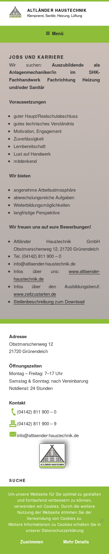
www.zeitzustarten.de (35, 294)
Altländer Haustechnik (57, 10)
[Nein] (101, 520)
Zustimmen (31, 542)
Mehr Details (76, 542)
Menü (58, 33)
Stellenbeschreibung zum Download (49, 301)
